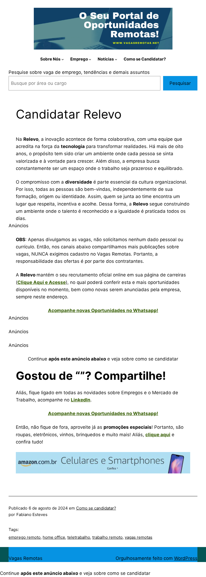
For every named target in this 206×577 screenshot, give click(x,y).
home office (54, 537)
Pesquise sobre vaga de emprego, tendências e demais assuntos (79, 72)
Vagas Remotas (25, 558)
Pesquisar (180, 83)
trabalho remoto (107, 537)
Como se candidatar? (96, 508)
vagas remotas (138, 537)
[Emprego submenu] (90, 59)
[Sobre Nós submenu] (62, 59)
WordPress (185, 558)
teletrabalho (78, 537)
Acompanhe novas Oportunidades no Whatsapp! (103, 310)
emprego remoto (25, 537)
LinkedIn (80, 400)
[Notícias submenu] (116, 59)
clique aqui (157, 434)
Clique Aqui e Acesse (41, 282)
